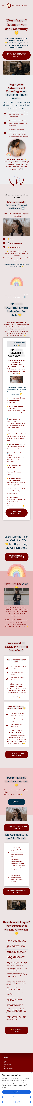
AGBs (5, 1066)
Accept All (16, 1092)
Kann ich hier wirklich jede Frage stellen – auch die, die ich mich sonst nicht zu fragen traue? (16, 964)
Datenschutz (8, 1064)
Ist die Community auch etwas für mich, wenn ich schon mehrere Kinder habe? (15, 957)
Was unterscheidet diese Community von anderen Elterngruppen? (14, 999)
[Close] (31, 1072)
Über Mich (7, 1061)
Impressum (7, 1063)
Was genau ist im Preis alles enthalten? (15, 993)
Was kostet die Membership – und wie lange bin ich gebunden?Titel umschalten (16, 975)
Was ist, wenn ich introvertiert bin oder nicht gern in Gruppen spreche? (16, 983)
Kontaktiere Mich (9, 1068)
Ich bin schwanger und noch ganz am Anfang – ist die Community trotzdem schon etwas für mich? (16, 1011)
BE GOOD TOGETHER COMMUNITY (16, 353)
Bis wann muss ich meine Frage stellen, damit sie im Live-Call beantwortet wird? (16, 1018)
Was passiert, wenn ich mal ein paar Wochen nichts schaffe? (16, 952)
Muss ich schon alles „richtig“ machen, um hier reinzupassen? (16, 940)
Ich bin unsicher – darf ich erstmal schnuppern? (15, 1004)
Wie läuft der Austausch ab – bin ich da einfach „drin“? (17, 969)
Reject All (16, 1102)
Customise (16, 1097)
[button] (16, 940)
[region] (16, 1089)
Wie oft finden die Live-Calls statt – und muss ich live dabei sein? (15, 946)
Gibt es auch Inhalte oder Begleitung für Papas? (14, 988)
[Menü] (3, 5)
